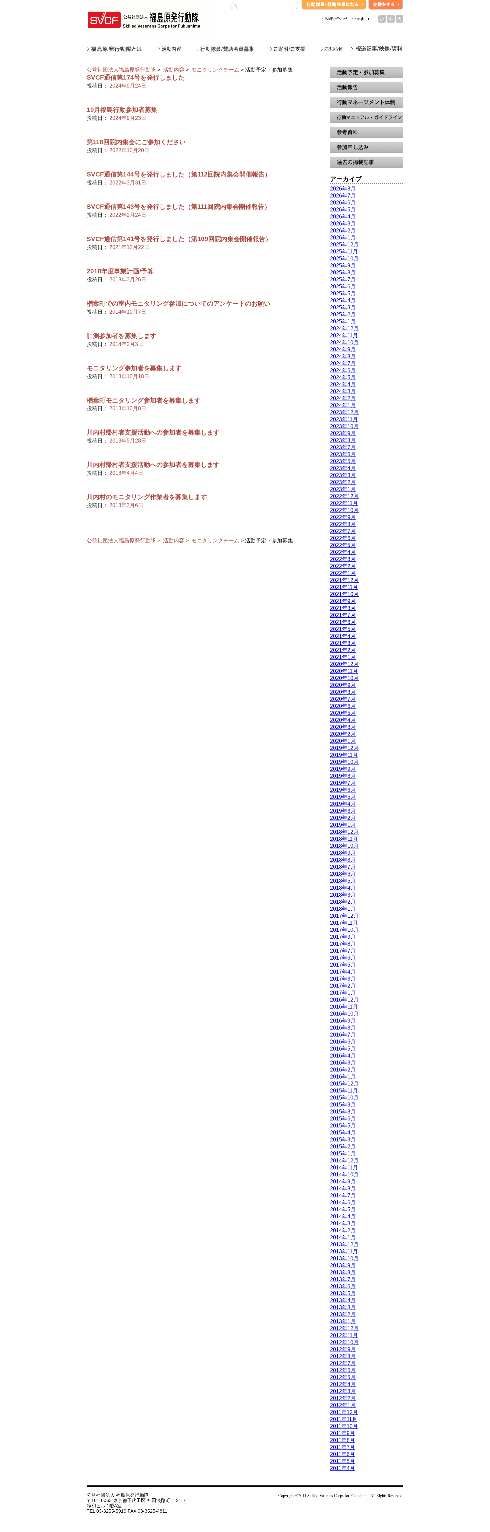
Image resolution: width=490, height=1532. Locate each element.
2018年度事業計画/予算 (120, 271)
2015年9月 (343, 1104)
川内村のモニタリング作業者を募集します (147, 496)
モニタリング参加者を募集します (134, 368)
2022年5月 (343, 545)
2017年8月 (343, 944)
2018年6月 (343, 874)
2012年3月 (343, 1391)
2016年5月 (343, 1049)
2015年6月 (343, 1118)
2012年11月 (344, 1335)
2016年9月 (343, 1021)
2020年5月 (343, 713)
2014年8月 (343, 1188)
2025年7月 (343, 279)
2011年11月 (343, 1419)
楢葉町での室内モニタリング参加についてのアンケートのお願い (178, 303)
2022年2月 (343, 566)
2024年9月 (343, 349)
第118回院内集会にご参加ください (136, 142)
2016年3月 (343, 1063)
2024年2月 (343, 398)
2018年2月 (343, 902)
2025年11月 (344, 251)
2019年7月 (343, 783)
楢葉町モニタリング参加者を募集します (144, 400)
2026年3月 (343, 223)
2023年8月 (343, 440)
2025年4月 (343, 300)
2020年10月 (344, 678)
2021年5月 (343, 629)
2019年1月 (343, 825)
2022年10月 (344, 510)
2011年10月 (344, 1426)
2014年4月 (343, 1216)
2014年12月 (344, 1160)
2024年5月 (343, 377)
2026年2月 (343, 230)
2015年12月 (344, 1083)
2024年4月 (343, 384)
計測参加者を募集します (121, 335)
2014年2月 (343, 1230)
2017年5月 (343, 965)
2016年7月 (343, 1035)
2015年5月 (343, 1125)
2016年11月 (344, 1007)
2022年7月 (343, 531)
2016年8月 (343, 1028)
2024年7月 (343, 363)
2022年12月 (344, 496)
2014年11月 (344, 1167)
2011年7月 (342, 1447)
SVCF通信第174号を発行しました (136, 77)
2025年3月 (343, 307)
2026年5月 (343, 209)
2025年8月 (343, 272)
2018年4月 (343, 888)
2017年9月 (343, 937)
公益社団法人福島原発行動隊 (121, 70)
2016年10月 (344, 1014)
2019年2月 (343, 818)
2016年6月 (343, 1042)
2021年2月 (343, 650)
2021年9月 (343, 601)
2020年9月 (343, 685)
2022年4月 (343, 552)
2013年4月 (343, 1300)
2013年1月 (343, 1321)
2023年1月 (343, 489)
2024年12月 (344, 328)
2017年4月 (343, 972)
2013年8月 (343, 1272)
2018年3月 (343, 895)
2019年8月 (343, 776)
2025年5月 (343, 293)
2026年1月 (343, 237)
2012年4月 (343, 1384)
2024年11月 (344, 335)
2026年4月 (343, 216)
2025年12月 (344, 244)
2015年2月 (343, 1146)
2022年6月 (343, 538)
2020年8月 (343, 692)
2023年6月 (343, 454)
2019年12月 (344, 748)
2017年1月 (343, 993)
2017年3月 (343, 979)
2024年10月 (344, 342)
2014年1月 (343, 1237)
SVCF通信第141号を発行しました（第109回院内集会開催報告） (179, 238)
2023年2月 (343, 482)
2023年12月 (344, 412)
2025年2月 (343, 314)
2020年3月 (343, 727)
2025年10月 (344, 258)
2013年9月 (343, 1265)
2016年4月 (343, 1056)
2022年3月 (343, 559)
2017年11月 (344, 923)
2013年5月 (343, 1293)
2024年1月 (343, 405)
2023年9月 (343, 433)
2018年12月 (344, 832)
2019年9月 (343, 769)
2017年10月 (344, 930)
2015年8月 (343, 1111)
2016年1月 (343, 1076)
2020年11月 (344, 671)
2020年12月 (344, 664)
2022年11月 (344, 503)
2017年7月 (343, 951)
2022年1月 (343, 573)
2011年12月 (344, 1412)
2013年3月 (343, 1307)
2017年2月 (343, 986)
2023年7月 (343, 447)
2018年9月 (343, 853)
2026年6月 (343, 202)
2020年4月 (343, 720)
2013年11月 (344, 1251)
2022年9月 (343, 517)
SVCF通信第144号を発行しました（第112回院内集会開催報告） (179, 174)
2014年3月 (343, 1223)
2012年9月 (343, 1349)
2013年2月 (343, 1314)
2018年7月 (343, 867)
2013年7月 (343, 1279)
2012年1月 (343, 1405)
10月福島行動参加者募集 (122, 109)
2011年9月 (342, 1433)
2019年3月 (343, 811)
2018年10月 (344, 846)
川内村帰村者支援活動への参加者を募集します (153, 432)
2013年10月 (344, 1258)
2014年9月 (343, 1181)
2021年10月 (344, 594)
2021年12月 (344, 580)
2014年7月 (343, 1195)
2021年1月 (343, 657)
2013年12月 (344, 1244)
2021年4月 (343, 636)
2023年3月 (343, 475)
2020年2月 (343, 734)
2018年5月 (343, 881)
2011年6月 (342, 1454)
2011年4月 (342, 1468)
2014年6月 (343, 1202)
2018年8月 (343, 860)
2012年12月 (344, 1328)
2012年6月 (343, 1370)
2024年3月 (343, 391)
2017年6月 (343, 958)
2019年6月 (343, 790)
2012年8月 (343, 1356)
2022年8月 (343, 524)
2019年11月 (344, 755)
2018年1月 (343, 909)
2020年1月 (343, 741)
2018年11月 (344, 839)
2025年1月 (343, 321)
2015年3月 (343, 1139)
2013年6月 (343, 1286)
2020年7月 (343, 699)
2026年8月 (343, 188)
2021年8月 (343, 608)
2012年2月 (343, 1398)
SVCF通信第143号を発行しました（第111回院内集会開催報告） (179, 206)
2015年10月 (344, 1097)
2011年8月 (342, 1440)
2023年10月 (344, 426)
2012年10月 (344, 1342)
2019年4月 (343, 804)
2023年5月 (343, 461)
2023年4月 (343, 468)
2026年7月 (343, 195)
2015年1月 (343, 1153)
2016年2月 (343, 1069)
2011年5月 (342, 1461)
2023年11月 (344, 419)
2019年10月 (344, 762)
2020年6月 (343, 706)
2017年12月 (344, 916)
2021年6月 (343, 622)
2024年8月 (343, 356)
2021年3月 (343, 643)
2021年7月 (343, 615)
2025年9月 (343, 265)
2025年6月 (343, 286)
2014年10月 (344, 1174)
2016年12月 (344, 1000)
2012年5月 (343, 1377)
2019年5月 (343, 797)
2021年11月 (344, 587)
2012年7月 (343, 1363)
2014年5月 (343, 1209)
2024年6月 (343, 370)
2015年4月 (343, 1132)
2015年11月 (344, 1090)
